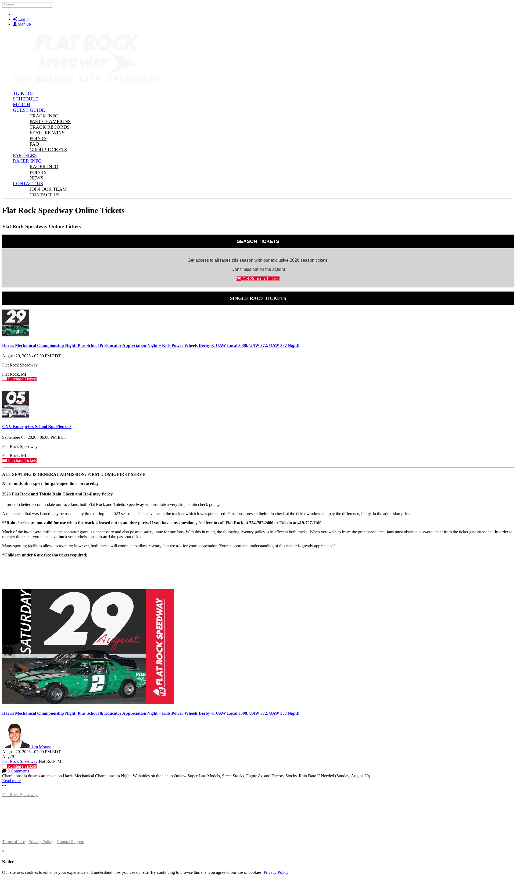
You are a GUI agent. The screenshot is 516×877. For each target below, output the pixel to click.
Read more (11, 780)
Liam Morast (40, 747)
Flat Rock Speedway (20, 761)
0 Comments (18, 771)
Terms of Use (13, 841)
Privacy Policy (40, 841)
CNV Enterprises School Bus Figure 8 (36, 426)
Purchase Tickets (22, 379)
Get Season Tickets (260, 278)
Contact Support (70, 841)
